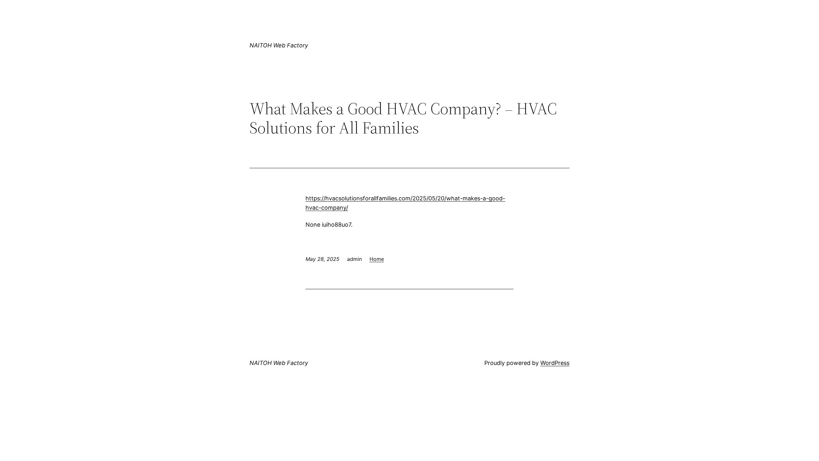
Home (377, 259)
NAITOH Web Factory (279, 45)
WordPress (554, 363)
